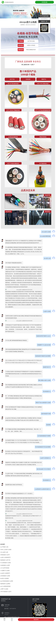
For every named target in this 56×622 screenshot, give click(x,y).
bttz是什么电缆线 (4, 578)
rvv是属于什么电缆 (5, 570)
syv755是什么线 (4, 546)
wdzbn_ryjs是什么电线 (5, 549)
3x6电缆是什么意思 (5, 565)
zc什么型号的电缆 (4, 568)
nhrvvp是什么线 (4, 552)
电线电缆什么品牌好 (5, 583)
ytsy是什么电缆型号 (5, 573)
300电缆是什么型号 (5, 554)
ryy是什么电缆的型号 (5, 557)
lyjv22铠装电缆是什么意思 (6, 581)
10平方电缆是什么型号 (5, 591)
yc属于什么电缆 (4, 589)
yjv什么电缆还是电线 (5, 586)
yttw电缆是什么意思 (5, 575)
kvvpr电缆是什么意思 (5, 562)
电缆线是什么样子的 (5, 560)
